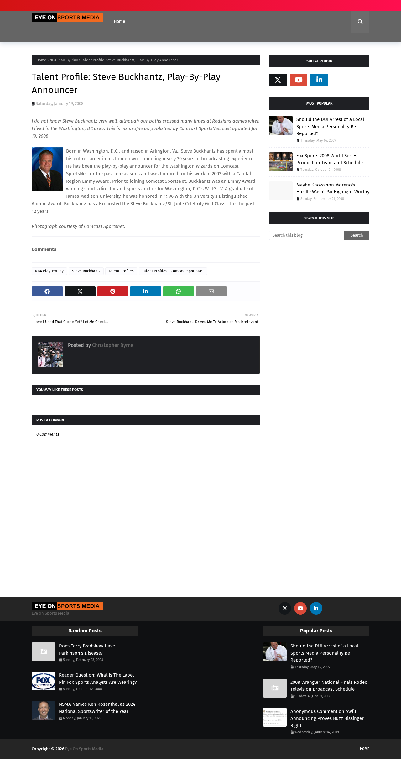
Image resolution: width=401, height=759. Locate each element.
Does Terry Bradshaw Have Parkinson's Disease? (87, 649)
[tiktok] (340, 80)
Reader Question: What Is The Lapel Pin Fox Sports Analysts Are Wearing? (98, 678)
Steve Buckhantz (86, 271)
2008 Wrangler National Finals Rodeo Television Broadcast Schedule (328, 685)
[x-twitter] (278, 80)
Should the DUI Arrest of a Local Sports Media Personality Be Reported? (330, 126)
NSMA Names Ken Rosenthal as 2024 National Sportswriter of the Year (97, 707)
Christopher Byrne (112, 345)
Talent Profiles (121, 271)
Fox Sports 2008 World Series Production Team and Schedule (329, 159)
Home (41, 60)
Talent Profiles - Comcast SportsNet (173, 271)
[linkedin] (319, 80)
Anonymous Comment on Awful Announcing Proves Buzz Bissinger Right (327, 718)
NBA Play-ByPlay (63, 60)
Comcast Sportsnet (104, 226)
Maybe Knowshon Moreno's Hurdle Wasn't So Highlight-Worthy (332, 188)
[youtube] (298, 80)
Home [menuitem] (119, 21)
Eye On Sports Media (84, 748)
